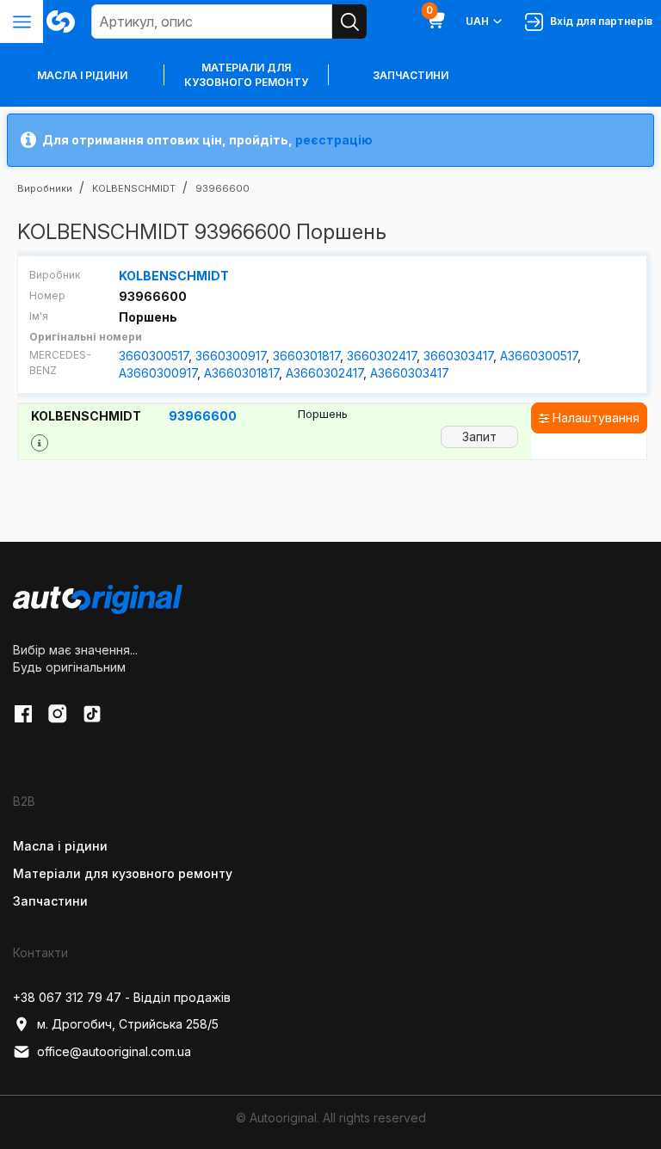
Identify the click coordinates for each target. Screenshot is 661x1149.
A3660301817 (241, 373)
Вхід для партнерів (598, 21)
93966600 (203, 416)
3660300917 (230, 355)
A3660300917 (158, 373)
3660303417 (458, 355)
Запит (479, 436)
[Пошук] (349, 21)
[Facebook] (23, 714)
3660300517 (153, 355)
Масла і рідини (60, 846)
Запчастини (410, 75)
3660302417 (382, 355)
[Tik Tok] (92, 714)
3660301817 (306, 355)
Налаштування (594, 417)
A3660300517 (539, 355)
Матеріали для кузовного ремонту (246, 75)
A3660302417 (324, 373)
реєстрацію (334, 139)
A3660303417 (409, 373)
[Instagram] (57, 714)
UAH (477, 21)
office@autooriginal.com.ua (114, 1051)
